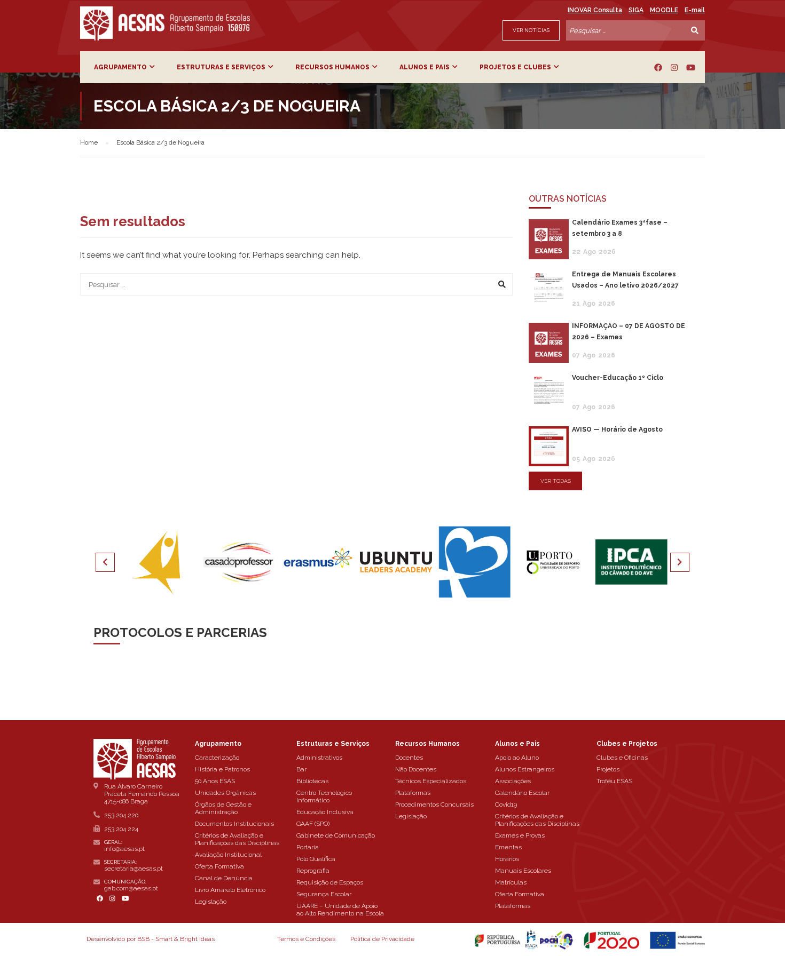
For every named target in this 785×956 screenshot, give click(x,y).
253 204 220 (121, 815)
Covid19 (506, 804)
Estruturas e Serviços (221, 67)
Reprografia (312, 870)
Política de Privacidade (382, 939)
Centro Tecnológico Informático (324, 796)
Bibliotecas (312, 781)
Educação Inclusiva (325, 812)
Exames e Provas (520, 835)
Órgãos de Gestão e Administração (223, 808)
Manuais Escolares (523, 870)
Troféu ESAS (614, 781)
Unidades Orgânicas (225, 792)
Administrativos (319, 757)
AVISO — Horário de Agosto (617, 429)
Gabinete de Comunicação (335, 835)
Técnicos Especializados (430, 781)
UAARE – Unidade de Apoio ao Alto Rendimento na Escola (340, 909)
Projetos (607, 769)
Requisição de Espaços (329, 882)
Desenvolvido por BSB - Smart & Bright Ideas (151, 939)
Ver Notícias (531, 30)
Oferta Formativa (219, 866)
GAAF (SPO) (312, 823)
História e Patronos (222, 769)
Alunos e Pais (424, 67)
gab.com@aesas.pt (131, 888)
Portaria (307, 847)
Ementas (508, 847)
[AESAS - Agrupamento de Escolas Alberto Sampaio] (165, 23)
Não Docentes (415, 769)
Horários (507, 859)
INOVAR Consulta (595, 10)
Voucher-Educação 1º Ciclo (617, 377)
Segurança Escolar (323, 894)
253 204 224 (121, 829)
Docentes (409, 757)
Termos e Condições (306, 939)
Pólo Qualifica (315, 859)
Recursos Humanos (332, 67)
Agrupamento (120, 67)
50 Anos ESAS (215, 781)
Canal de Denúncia (224, 878)
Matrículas (511, 882)
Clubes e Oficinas (622, 757)
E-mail (695, 10)
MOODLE (664, 10)
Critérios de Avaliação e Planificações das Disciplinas (237, 839)
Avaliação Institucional (228, 854)
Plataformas (412, 792)
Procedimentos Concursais (434, 804)
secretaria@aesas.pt (133, 868)
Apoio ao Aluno (517, 757)
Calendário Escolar (522, 792)
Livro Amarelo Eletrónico (230, 890)
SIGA (636, 10)
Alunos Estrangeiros (524, 769)
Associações (513, 781)
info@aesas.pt (124, 849)
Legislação (210, 901)
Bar (301, 769)
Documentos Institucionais (234, 823)
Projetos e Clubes (515, 67)
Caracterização (217, 757)
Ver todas (555, 481)
